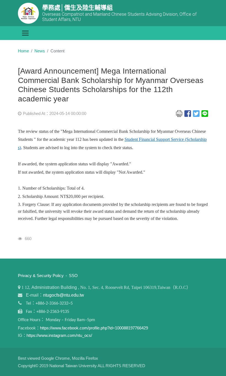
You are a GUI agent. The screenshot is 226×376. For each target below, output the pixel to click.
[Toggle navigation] (25, 33)
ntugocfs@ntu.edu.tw (63, 295)
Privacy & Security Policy (41, 275)
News (39, 51)
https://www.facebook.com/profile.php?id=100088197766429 (94, 328)
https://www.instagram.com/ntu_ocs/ (59, 335)
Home (23, 51)
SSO (73, 275)
